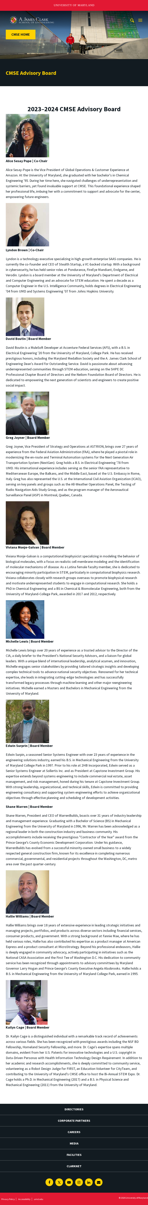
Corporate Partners (74, 1120)
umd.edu (38, 1199)
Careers (74, 1132)
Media (74, 1143)
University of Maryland (74, 5)
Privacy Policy (8, 1199)
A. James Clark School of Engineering (32, 14)
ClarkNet (74, 1166)
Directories (74, 1109)
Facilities (74, 1155)
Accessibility (24, 1199)
